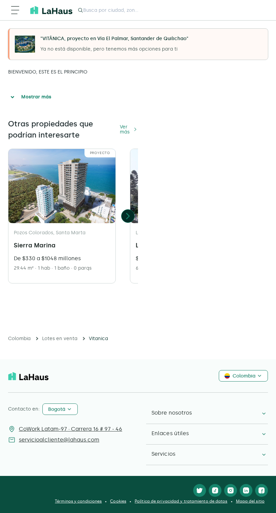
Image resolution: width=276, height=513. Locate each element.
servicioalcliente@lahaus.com (59, 439)
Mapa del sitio (250, 501)
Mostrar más (36, 97)
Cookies (118, 501)
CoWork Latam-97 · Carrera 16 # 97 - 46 (70, 429)
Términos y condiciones (78, 501)
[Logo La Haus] (51, 10)
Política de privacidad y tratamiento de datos (181, 501)
